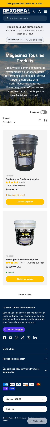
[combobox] (25, 18)
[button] (39, 12)
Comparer (34, 112)
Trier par (6, 118)
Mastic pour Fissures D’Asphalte (22, 259)
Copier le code (35, 40)
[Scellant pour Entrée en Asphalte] (25, 152)
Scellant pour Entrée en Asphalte (22, 179)
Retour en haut (25, 294)
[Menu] (45, 12)
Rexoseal (12, 418)
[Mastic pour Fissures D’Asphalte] (25, 233)
